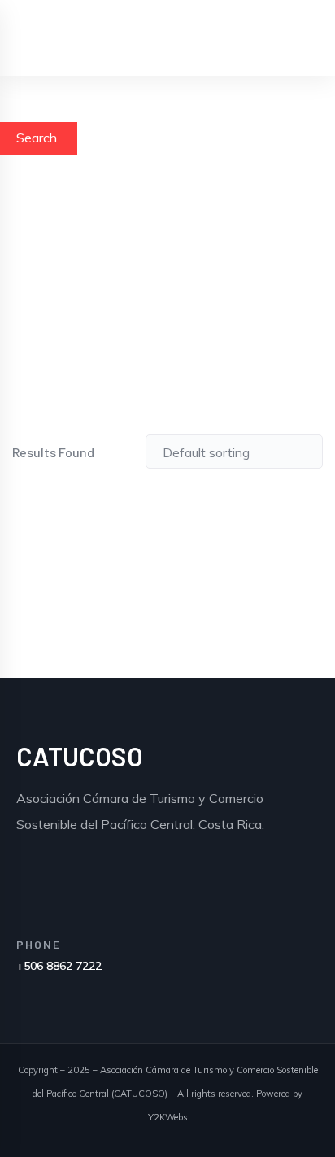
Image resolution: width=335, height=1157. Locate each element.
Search (36, 137)
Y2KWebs (168, 1117)
